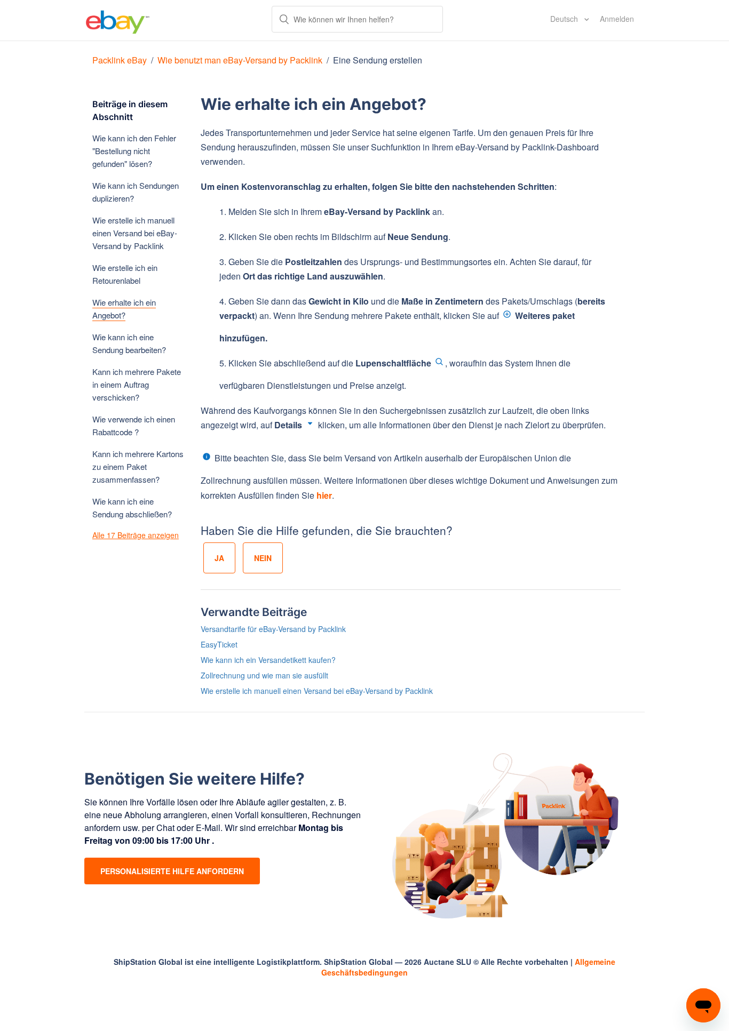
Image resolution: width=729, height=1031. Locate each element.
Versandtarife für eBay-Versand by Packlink (273, 629)
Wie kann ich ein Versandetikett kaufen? (268, 659)
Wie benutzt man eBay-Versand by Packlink (239, 60)
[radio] (219, 557)
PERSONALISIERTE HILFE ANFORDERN (172, 871)
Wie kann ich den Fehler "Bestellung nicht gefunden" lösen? (134, 150)
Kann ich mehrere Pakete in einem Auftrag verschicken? (136, 384)
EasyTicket (219, 644)
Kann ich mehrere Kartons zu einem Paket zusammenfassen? (138, 466)
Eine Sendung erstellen (377, 60)
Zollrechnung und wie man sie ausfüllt (264, 675)
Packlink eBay (119, 60)
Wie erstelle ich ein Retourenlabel (124, 274)
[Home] (117, 20)
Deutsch (565, 18)
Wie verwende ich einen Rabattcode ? (133, 425)
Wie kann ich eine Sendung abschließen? (132, 507)
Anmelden (617, 18)
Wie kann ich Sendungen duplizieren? (135, 192)
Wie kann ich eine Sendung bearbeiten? (129, 343)
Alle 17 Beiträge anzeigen (135, 535)
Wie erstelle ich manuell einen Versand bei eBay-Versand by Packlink (134, 232)
